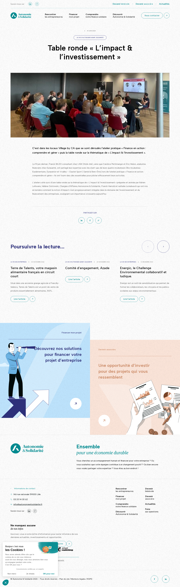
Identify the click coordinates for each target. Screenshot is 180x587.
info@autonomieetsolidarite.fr (27, 504)
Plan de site (64, 579)
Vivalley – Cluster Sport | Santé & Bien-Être (80, 171)
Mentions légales (78, 579)
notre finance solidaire (96, 15)
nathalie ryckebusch (127, 186)
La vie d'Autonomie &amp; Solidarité (90, 37)
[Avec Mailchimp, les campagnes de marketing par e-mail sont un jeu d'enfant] (65, 551)
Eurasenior (52, 171)
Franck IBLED (55, 164)
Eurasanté (51, 168)
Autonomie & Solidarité (124, 15)
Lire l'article (19, 299)
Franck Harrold (108, 186)
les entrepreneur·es (54, 15)
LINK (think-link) (85, 164)
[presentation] (163, 246)
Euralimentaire (39, 171)
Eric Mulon (131, 164)
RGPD (89, 579)
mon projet (74, 15)
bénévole (121, 4)
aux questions (151, 510)
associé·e (144, 4)
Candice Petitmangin (113, 164)
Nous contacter (152, 15)
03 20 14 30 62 (20, 499)
